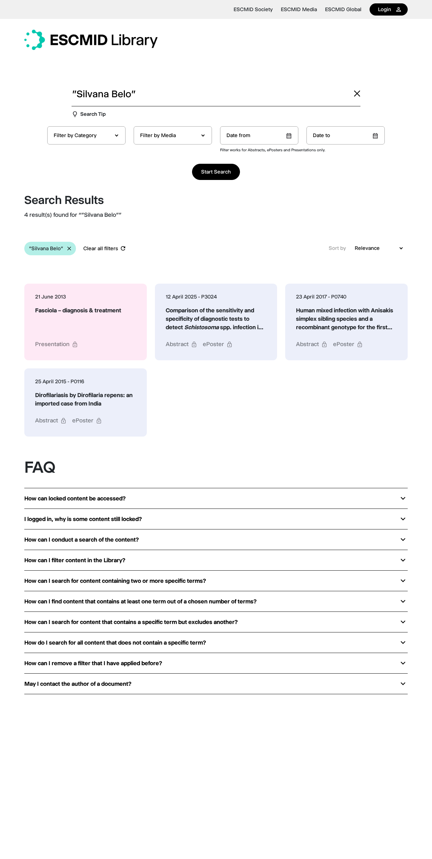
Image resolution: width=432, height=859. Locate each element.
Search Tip (93, 114)
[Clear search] (357, 93)
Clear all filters (100, 248)
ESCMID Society (253, 9)
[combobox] (86, 135)
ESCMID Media (299, 9)
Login (384, 9)
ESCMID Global (343, 9)
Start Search (216, 171)
